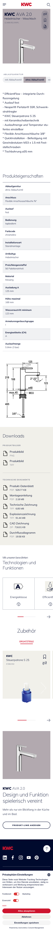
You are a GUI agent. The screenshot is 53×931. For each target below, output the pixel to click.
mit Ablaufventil (13, 79)
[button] (48, 617)
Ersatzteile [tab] (26, 641)
